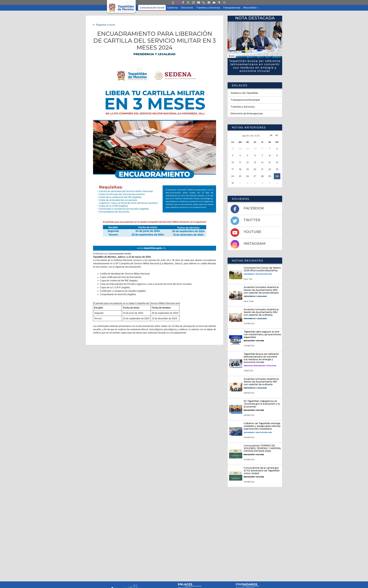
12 (247, 162)
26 (247, 176)
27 (255, 176)
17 (233, 169)
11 (240, 162)
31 (233, 183)
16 (277, 162)
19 (247, 169)
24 (232, 176)
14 (262, 162)
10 (233, 162)
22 (269, 169)
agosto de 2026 (251, 135)
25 (240, 176)
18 (240, 169)
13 (255, 162)
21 (262, 169)
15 (270, 162)
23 (277, 169)
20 (255, 169)
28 (262, 176)
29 (269, 176)
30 (277, 176)
